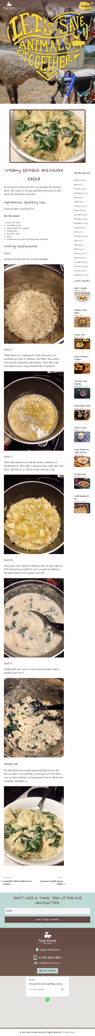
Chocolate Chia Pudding (80, 382)
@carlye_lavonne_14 (15, 780)
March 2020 (78, 249)
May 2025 (77, 184)
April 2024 (77, 202)
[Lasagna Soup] (82, 484)
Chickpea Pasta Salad (80, 311)
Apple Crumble (80, 288)
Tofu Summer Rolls (82, 406)
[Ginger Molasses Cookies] (82, 369)
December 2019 (79, 262)
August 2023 (78, 227)
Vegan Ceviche (80, 427)
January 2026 (79, 180)
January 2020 (79, 258)
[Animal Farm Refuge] (9, 9)
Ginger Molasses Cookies (81, 357)
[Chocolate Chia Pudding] (82, 393)
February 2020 (79, 253)
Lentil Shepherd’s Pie (81, 497)
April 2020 (78, 245)
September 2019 (80, 275)
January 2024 (78, 210)
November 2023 (79, 219)
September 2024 (80, 193)
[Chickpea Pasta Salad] (82, 322)
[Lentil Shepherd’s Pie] (82, 508)
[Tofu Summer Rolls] (82, 415)
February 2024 (79, 206)
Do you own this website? (37, 989)
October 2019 (79, 271)
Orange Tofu (79, 334)
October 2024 (79, 189)
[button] (47, 1000)
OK (62, 989)
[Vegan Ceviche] (82, 437)
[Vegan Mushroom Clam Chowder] (82, 462)
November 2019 (80, 266)
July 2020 (77, 240)
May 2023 (77, 232)
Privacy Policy (69, 1032)
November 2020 (80, 236)
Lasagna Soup (80, 474)
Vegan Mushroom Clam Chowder (81, 450)
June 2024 (77, 197)
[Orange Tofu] (82, 344)
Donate (85, 6)
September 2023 (80, 223)
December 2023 (79, 215)
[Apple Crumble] (82, 297)
